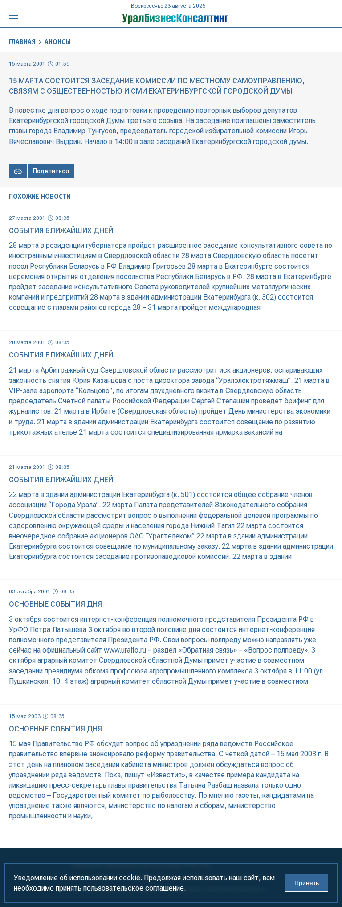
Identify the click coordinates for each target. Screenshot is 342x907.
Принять (306, 882)
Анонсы (58, 41)
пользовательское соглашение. (134, 888)
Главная (22, 41)
